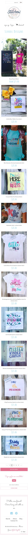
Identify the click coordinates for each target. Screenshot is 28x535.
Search (8, 519)
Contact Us (14, 521)
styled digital (16, 530)
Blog (20, 519)
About (15, 519)
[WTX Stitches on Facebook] (12, 513)
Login (12, 25)
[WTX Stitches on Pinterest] (16, 513)
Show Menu (14, 469)
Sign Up (6, 25)
